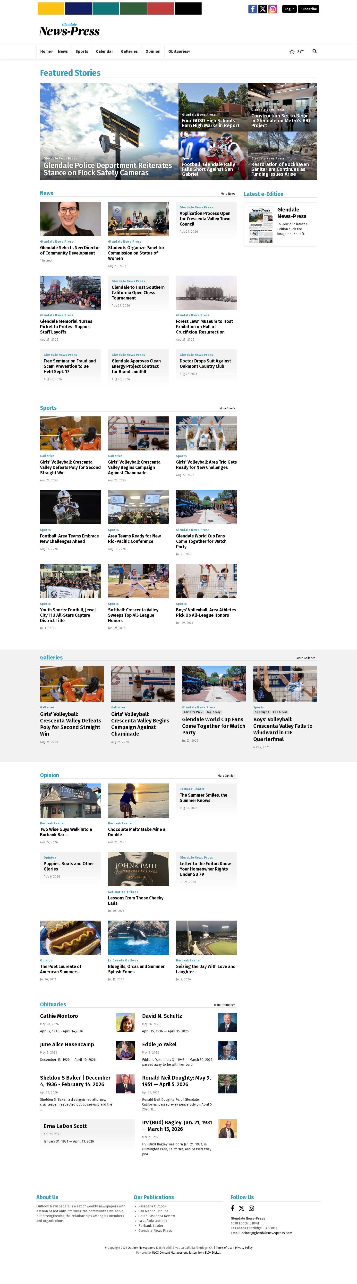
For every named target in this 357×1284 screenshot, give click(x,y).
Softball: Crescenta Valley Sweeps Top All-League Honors (133, 615)
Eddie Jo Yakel (159, 1044)
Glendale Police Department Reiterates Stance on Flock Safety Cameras (108, 169)
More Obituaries (224, 1005)
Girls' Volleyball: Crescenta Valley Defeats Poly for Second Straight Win (70, 467)
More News (228, 193)
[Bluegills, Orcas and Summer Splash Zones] (138, 938)
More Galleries (306, 658)
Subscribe (308, 9)
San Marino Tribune (123, 892)
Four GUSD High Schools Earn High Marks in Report (210, 123)
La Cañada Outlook (123, 960)
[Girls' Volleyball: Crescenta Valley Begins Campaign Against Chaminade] (138, 433)
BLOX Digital (212, 1252)
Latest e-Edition (263, 194)
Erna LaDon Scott (65, 1126)
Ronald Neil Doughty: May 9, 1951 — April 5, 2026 (176, 1081)
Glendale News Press (60, 158)
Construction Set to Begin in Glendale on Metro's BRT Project (281, 120)
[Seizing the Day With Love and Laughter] (206, 938)
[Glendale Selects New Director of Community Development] (70, 219)
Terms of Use (224, 1247)
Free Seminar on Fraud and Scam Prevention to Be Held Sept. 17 (70, 366)
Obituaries (53, 1004)
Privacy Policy (244, 1247)
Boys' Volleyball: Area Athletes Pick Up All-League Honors (206, 612)
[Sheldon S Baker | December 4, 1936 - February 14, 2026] (125, 1083)
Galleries (47, 456)
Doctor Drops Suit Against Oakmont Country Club (205, 363)
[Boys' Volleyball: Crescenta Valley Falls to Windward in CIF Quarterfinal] (285, 684)
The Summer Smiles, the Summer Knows (203, 797)
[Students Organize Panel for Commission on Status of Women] (138, 219)
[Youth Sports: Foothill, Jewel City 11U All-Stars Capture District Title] (70, 581)
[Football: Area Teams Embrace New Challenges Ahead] (70, 507)
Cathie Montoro (59, 1016)
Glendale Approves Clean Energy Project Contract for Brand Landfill (136, 366)
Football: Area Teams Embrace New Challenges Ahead (69, 538)
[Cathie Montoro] (125, 1022)
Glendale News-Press (291, 213)
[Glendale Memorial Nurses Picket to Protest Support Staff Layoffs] (70, 293)
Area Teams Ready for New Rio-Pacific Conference (134, 538)
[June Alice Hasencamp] (125, 1050)
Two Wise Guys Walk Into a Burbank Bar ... (66, 832)
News (46, 193)
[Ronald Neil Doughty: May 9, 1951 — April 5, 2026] (227, 1083)
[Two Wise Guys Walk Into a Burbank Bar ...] (70, 800)
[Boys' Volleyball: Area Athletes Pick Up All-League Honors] (206, 581)
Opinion (49, 775)
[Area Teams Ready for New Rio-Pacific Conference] (138, 507)
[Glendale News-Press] (261, 231)
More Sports (227, 408)
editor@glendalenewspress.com (266, 1233)
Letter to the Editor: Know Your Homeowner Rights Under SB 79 (205, 869)
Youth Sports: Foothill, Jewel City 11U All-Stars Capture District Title (68, 615)
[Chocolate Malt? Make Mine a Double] (138, 800)
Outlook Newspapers (141, 1247)
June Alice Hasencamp (67, 1044)
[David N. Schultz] (227, 1022)
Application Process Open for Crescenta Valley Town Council (205, 219)
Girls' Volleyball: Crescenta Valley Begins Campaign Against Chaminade (134, 467)
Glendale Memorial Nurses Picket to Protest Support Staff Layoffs (66, 327)
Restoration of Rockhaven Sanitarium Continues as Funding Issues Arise (280, 169)
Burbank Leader (52, 823)
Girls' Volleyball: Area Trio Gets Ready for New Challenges (206, 464)
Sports (187, 158)
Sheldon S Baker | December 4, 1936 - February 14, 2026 (75, 1081)
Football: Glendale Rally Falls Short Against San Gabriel (208, 169)
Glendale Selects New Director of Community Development (70, 250)
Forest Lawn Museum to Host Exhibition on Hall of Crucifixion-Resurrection (204, 327)
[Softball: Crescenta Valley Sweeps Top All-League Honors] (138, 581)
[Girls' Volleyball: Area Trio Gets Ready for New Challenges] (206, 433)
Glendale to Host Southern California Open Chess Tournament (138, 293)
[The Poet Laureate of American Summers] (70, 938)
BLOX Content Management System (174, 1252)
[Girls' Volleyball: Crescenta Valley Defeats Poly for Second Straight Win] (70, 433)
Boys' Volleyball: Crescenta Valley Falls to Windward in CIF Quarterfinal (283, 729)
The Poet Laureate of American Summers (60, 969)
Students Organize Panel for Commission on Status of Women (136, 253)
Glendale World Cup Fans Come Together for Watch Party (201, 541)
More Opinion (226, 775)
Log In (289, 9)
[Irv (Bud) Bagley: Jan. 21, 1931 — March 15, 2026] (227, 1128)
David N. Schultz (162, 1016)
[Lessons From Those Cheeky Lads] (138, 869)
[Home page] (69, 29)
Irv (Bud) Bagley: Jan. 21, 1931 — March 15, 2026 (177, 1125)
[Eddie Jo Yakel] (227, 1050)
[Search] (315, 51)
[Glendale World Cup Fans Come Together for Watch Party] (206, 507)
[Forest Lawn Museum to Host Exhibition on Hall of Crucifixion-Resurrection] (206, 293)
